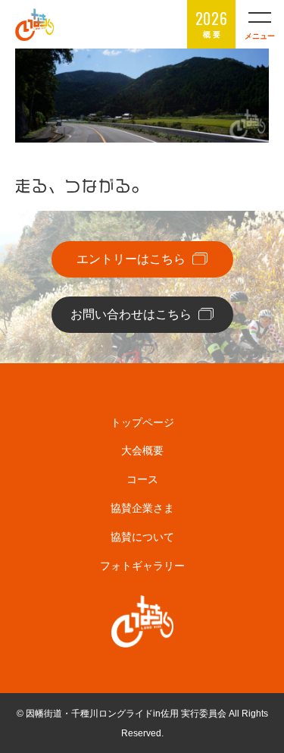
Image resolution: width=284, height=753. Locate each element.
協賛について (142, 537)
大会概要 (142, 450)
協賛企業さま (142, 508)
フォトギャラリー (142, 566)
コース (142, 479)
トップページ (142, 422)
